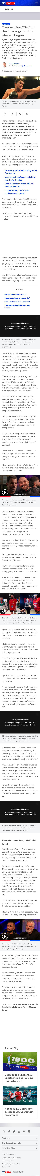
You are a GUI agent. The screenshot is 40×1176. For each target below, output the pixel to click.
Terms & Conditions (9, 1154)
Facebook (9, 1131)
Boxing (9, 9)
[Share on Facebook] (5, 114)
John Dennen (14, 63)
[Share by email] (27, 114)
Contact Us (6, 1167)
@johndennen (27, 66)
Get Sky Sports (11, 184)
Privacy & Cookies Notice (11, 1157)
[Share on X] (12, 114)
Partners (6, 1138)
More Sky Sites (8, 1148)
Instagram (19, 1131)
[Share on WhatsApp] (19, 114)
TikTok (14, 1131)
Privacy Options (8, 1161)
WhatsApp (29, 1131)
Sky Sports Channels (11, 1143)
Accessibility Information (11, 1164)
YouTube (24, 1131)
